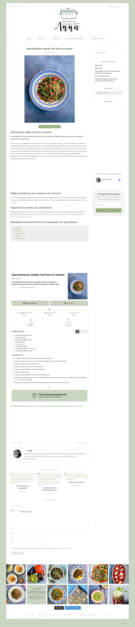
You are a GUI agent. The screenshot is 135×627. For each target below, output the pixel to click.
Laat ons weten (44, 397)
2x (81, 331)
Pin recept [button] (70, 303)
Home (29, 39)
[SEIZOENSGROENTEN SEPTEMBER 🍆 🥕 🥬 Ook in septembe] (119, 594)
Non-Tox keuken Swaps (102, 76)
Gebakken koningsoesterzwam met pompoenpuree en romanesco (106, 80)
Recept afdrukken (31, 303)
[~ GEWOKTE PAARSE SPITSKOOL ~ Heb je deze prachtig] (16, 594)
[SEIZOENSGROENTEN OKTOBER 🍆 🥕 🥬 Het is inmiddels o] (36, 574)
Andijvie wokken (16, 443)
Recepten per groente (74, 39)
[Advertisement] (50, 176)
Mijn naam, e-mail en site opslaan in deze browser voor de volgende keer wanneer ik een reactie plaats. (42, 548)
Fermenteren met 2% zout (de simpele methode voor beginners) (107, 72)
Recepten (41, 39)
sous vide (56, 39)
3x (85, 331)
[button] (12, 287)
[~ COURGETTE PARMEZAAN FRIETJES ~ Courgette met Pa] (78, 594)
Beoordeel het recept (14, 511)
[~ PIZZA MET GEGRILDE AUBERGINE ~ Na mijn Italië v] (98, 574)
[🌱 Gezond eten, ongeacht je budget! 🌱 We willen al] (36, 594)
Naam (12, 533)
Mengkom (18, 231)
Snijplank (18, 236)
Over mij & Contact (98, 39)
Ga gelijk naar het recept (49, 126)
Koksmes (18, 228)
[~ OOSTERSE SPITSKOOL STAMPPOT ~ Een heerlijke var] (16, 574)
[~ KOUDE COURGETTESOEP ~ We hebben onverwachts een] (98, 594)
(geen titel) (98, 65)
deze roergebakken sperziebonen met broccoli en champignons (57, 214)
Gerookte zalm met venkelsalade (22, 487)
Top (122, 623)
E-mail (12, 538)
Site (12, 543)
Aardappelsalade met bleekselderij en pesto (49, 489)
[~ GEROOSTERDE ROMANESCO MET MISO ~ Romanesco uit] (57, 594)
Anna (30, 451)
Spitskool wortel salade (76, 482)
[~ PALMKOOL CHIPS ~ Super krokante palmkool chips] (57, 574)
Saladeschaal (19, 233)
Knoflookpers (20, 238)
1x (77, 331)
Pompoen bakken (82, 443)
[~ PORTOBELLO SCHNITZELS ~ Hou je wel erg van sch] (78, 574)
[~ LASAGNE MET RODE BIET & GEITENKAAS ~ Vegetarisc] (119, 574)
